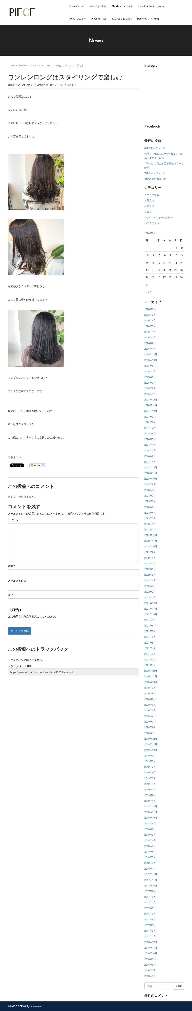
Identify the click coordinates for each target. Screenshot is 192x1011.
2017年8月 (150, 896)
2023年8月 (150, 490)
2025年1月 (150, 394)
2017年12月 (150, 874)
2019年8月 (150, 761)
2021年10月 (150, 614)
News (22, 65)
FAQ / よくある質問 (122, 18)
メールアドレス (18, 580)
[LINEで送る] (37, 465)
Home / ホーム (76, 6)
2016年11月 (150, 947)
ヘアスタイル (34, 65)
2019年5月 (150, 778)
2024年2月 (150, 456)
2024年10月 (150, 410)
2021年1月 (150, 665)
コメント (13, 520)
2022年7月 (150, 563)
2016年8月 (150, 964)
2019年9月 (150, 755)
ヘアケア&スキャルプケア (158, 217)
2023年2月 (150, 524)
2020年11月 (150, 676)
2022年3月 (150, 586)
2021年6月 (150, 636)
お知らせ (149, 206)
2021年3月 (150, 654)
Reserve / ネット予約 (148, 18)
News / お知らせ (98, 6)
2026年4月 (150, 331)
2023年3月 (150, 518)
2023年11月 (150, 473)
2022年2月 (150, 591)
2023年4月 (150, 512)
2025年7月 (150, 371)
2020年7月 (150, 699)
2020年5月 (150, 710)
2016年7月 (150, 970)
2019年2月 (150, 795)
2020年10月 (150, 682)
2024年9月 (150, 416)
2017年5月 (150, 914)
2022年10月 (150, 546)
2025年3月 (150, 382)
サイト (12, 595)
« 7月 (149, 292)
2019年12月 (150, 738)
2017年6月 (150, 908)
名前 (11, 566)
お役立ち (149, 200)
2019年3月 (150, 789)
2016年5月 (150, 976)
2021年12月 (150, 603)
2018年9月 (150, 823)
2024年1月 (150, 461)
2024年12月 (150, 399)
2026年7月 (150, 314)
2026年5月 (150, 326)
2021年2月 (150, 659)
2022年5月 (150, 574)
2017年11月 (150, 880)
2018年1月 (150, 868)
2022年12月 (150, 535)
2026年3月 (150, 337)
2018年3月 (150, 857)
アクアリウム (151, 194)
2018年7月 (150, 834)
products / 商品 (99, 18)
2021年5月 (150, 642)
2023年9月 (150, 484)
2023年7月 (150, 495)
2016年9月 (150, 959)
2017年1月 (150, 936)
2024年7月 (150, 428)
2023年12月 (150, 467)
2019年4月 (150, 784)
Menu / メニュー (77, 18)
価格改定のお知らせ (155, 178)
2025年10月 (150, 360)
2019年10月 (150, 750)
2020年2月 (150, 727)
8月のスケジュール (154, 148)
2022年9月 (150, 552)
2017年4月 (150, 919)
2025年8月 (150, 365)
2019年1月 (150, 800)
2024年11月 (150, 405)
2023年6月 (150, 501)
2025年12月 (150, 354)
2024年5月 (150, 439)
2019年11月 (150, 744)
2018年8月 (150, 829)
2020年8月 (150, 693)
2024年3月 (150, 450)
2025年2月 (150, 388)
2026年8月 (150, 309)
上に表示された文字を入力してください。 (33, 616)
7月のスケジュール (154, 173)
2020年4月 (150, 716)
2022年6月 (150, 569)
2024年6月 (150, 433)
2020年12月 (150, 670)
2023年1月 (150, 529)
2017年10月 (150, 885)
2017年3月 (150, 925)
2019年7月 (150, 766)
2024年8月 (150, 422)
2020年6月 (150, 704)
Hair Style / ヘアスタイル (151, 6)
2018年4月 (150, 851)
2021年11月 (150, 608)
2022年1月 (150, 597)
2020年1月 (150, 733)
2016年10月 (150, 953)
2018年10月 (150, 817)
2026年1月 (150, 348)
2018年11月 (150, 812)
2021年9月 (150, 620)
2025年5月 (150, 377)
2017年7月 (150, 902)
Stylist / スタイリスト (122, 6)
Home (14, 65)
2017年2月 (150, 930)
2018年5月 (150, 846)
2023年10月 (150, 478)
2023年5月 (150, 507)
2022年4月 (150, 580)
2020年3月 (150, 721)
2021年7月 (150, 631)
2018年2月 (150, 863)
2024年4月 (150, 444)
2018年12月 (150, 806)
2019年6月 (150, 772)
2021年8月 (150, 625)
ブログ (148, 211)
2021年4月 (150, 648)
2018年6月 (150, 840)
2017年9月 (150, 891)
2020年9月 (150, 688)
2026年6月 (150, 320)
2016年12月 (150, 942)
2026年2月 (150, 343)
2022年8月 (150, 558)
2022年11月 (150, 540)
